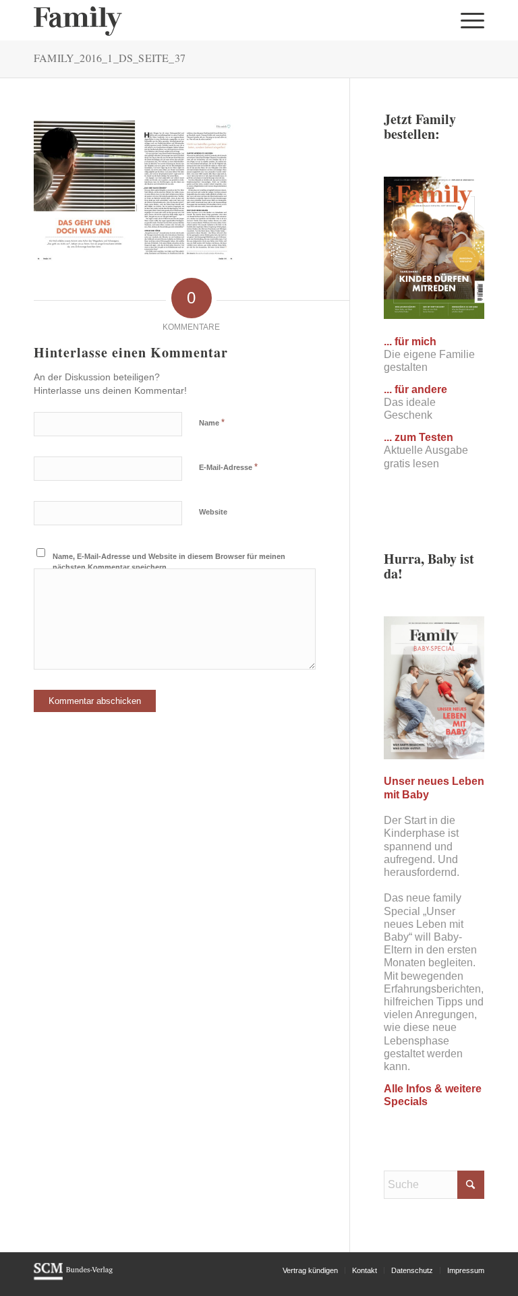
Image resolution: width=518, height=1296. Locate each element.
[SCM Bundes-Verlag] (73, 1278)
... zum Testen (418, 437)
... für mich (410, 341)
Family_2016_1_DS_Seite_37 (109, 58)
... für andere (415, 389)
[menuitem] (469, 20)
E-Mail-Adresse (228, 467)
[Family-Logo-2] (78, 20)
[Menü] (469, 20)
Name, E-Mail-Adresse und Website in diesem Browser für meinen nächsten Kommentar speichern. (169, 562)
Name (212, 422)
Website (213, 512)
